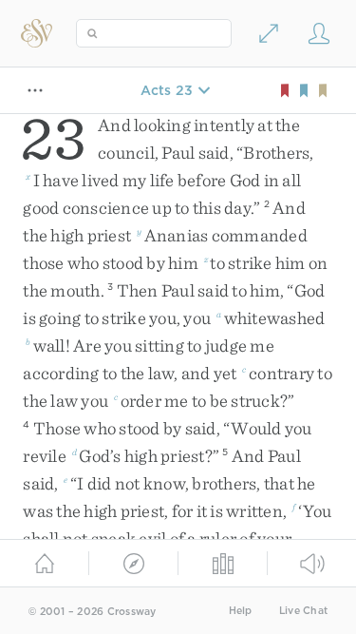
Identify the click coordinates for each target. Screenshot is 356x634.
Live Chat (303, 611)
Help (241, 611)
